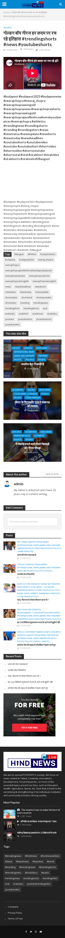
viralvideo (52, 313)
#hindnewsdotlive (50, 856)
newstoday (25, 292)
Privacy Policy (15, 912)
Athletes (16, 432)
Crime (24, 542)
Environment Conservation (32, 612)
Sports (7, 27)
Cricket (16, 348)
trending (24, 302)
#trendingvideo (13, 872)
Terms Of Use (15, 918)
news (8, 286)
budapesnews (47, 254)
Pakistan (42, 356)
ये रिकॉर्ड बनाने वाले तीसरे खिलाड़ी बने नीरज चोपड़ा (32, 446)
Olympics (39, 435)
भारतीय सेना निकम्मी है (32, 364)
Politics (30, 359)
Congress (55, 632)
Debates (28, 348)
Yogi (35, 596)
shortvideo (10, 302)
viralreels (10, 313)
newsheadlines (23, 286)
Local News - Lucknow (25, 394)
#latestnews (22, 861)
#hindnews (31, 856)
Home (6, 12)
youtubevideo (12, 324)
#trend (50, 861)
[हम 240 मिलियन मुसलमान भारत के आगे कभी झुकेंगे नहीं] (9, 613)
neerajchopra (12, 265)
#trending (10, 867)
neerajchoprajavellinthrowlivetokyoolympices (28, 270)
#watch (45, 872)
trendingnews (40, 302)
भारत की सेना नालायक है (26, 555)
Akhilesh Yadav (39, 584)
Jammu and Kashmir (24, 356)
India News (41, 348)
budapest (10, 259)
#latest (8, 861)
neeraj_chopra (45, 259)
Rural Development (27, 593)
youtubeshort (25, 319)
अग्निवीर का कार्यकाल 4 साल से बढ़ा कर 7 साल (38, 821)
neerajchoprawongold (44, 281)
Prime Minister (25, 551)
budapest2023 (26, 259)
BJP (18, 542)
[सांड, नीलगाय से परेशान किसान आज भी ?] (9, 587)
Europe (30, 635)
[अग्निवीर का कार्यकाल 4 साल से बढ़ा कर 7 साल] (9, 825)
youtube (9, 319)
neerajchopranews (15, 275)
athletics (32, 254)
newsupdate (41, 292)
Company (13, 906)
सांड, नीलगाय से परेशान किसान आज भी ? (33, 600)
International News (24, 352)
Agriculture (23, 584)
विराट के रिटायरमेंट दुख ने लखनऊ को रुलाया (32, 404)
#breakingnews (13, 856)
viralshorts (37, 313)
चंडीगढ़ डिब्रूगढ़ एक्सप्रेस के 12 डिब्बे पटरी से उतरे (37, 833)
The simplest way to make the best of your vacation (38, 811)
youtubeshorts (43, 319)
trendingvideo (50, 878)
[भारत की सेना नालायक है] (9, 545)
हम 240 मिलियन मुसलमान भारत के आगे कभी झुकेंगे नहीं (38, 622)
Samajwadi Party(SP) (49, 593)
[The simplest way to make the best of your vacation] (9, 813)
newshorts (40, 286)
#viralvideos (31, 872)
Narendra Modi (22, 435)
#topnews (38, 861)
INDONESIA (52, 635)
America (41, 632)
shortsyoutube (43, 297)
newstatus (10, 292)
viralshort (23, 313)
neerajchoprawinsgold (16, 281)
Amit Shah (22, 609)
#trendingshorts (47, 867)
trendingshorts (31, 308)
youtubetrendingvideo (38, 883)
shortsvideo (11, 297)
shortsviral (26, 297)
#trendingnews (27, 867)
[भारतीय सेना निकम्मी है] (9, 568)
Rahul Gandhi (42, 641)
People (17, 359)
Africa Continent (26, 632)
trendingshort (12, 308)
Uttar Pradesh (32, 397)
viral (45, 308)
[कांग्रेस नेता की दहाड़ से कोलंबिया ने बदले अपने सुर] (9, 635)
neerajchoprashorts (39, 275)
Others (38, 590)
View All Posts (52, 474)
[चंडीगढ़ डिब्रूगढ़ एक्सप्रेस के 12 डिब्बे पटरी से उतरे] (9, 836)
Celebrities (17, 390)
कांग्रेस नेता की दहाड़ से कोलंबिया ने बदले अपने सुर (36, 645)
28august (19, 254)
